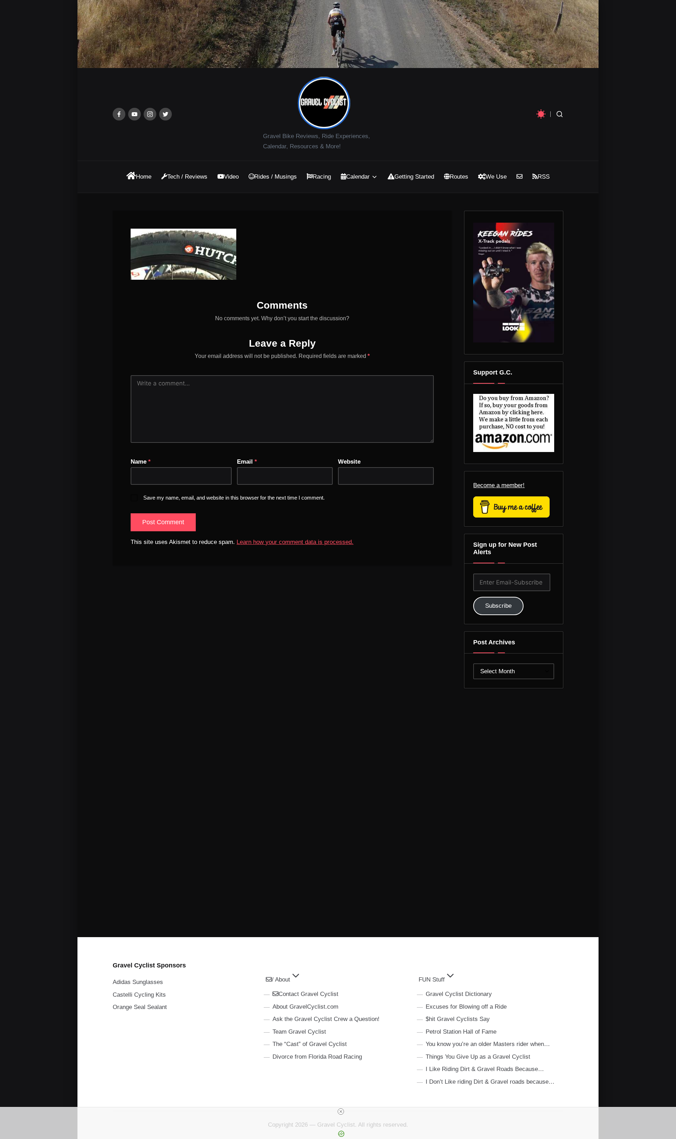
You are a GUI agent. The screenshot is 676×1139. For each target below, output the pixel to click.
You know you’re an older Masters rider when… (488, 1044)
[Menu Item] (119, 114)
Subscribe (498, 605)
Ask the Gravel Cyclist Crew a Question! (326, 1019)
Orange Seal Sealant (140, 1007)
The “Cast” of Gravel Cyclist (310, 1044)
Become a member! (499, 485)
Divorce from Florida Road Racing (317, 1056)
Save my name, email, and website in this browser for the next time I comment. (234, 498)
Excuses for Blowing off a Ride (466, 1006)
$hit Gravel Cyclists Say (458, 1019)
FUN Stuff (432, 979)
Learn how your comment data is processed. (295, 542)
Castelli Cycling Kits (139, 994)
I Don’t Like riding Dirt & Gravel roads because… (490, 1081)
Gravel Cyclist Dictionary (459, 994)
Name (141, 461)
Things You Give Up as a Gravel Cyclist (478, 1056)
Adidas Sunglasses (138, 982)
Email (247, 461)
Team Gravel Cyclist (299, 1031)
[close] (341, 1111)
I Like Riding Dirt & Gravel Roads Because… (485, 1069)
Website (349, 461)
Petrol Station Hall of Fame (461, 1031)
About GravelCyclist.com (305, 1006)
